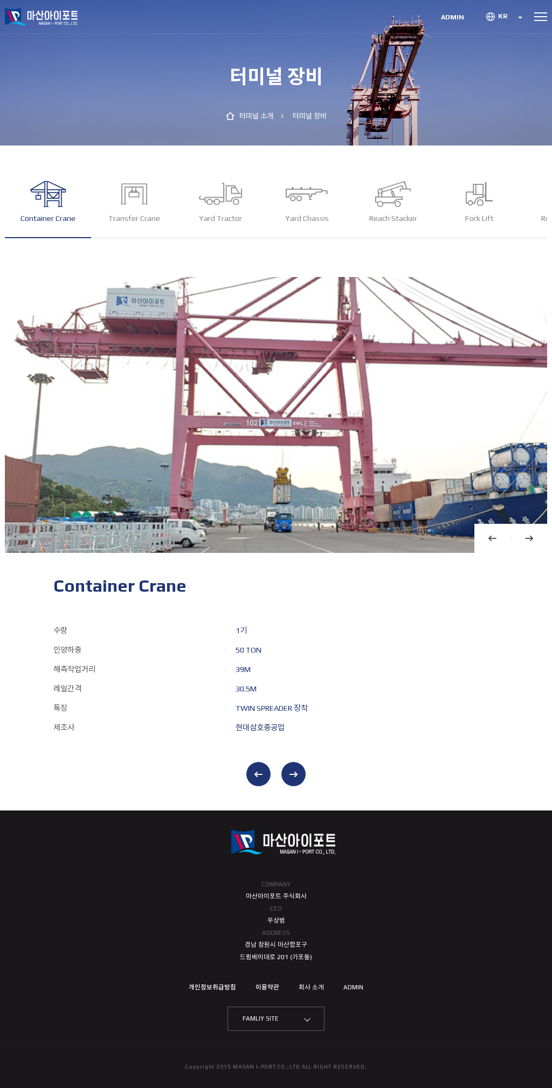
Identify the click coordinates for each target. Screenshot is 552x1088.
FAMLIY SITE (261, 1018)
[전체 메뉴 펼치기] (540, 16)
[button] (492, 538)
